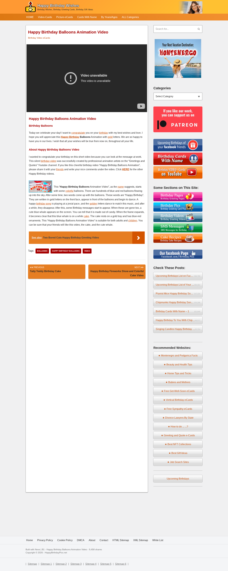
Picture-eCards (64, 17)
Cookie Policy (65, 540)
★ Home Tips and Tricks (178, 373)
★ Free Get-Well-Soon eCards (178, 391)
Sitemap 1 (46, 564)
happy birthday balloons (66, 251)
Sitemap (32, 564)
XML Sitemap (140, 540)
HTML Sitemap (120, 540)
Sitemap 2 (61, 564)
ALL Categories (130, 17)
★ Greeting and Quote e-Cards (178, 435)
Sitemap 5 (105, 564)
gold (110, 137)
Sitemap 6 (120, 564)
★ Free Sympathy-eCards (178, 409)
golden (93, 203)
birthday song (43, 203)
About (92, 540)
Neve (37, 549)
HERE (125, 169)
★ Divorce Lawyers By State (178, 417)
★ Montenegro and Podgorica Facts (178, 355)
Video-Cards (45, 17)
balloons (42, 251)
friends (60, 169)
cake (86, 216)
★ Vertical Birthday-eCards (178, 400)
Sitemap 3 (76, 564)
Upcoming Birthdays (178, 478)
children (132, 220)
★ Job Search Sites (178, 462)
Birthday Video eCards (39, 38)
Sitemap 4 (90, 564)
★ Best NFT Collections (178, 444)
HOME (30, 17)
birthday (103, 132)
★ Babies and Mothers (177, 382)
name (121, 186)
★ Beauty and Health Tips (178, 364)
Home (29, 540)
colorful (69, 191)
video (87, 251)
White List (157, 540)
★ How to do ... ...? (178, 426)
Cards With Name (87, 17)
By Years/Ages (109, 17)
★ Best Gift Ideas (178, 453)
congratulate (78, 132)
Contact (104, 540)
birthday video (48, 161)
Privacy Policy (45, 540)
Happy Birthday (70, 137)
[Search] (198, 29)
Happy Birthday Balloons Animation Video (67, 549)
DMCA (80, 540)
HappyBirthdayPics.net (56, 552)
